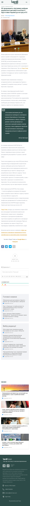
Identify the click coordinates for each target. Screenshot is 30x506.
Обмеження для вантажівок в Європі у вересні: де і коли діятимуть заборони (14, 300)
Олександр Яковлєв (9, 15)
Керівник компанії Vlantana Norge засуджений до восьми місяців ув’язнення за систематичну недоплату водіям (14, 337)
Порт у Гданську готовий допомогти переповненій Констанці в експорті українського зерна (13, 307)
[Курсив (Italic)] (4, 276)
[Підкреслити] (6, 276)
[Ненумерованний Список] (11, 276)
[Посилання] (16, 276)
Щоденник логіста (9, 6)
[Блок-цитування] (13, 276)
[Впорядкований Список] (9, 276)
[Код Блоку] (15, 276)
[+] (20, 276)
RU (26, 2)
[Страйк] (8, 276)
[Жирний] (2, 276)
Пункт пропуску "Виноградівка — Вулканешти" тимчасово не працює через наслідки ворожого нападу (15, 315)
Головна (3, 6)
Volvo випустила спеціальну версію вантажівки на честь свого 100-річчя (13, 330)
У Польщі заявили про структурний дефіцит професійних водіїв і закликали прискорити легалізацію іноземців (14, 346)
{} (18, 276)
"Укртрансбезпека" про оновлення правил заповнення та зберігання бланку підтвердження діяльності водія (15, 353)
